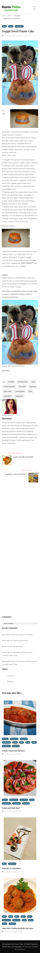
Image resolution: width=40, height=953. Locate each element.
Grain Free (24, 800)
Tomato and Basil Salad (11, 808)
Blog (4, 26)
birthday (11, 382)
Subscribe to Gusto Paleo (11, 868)
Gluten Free (6, 742)
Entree (5, 800)
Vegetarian (19, 396)
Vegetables (19, 26)
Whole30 (16, 746)
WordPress (21, 949)
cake (33, 382)
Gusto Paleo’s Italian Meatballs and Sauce (17, 928)
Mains (15, 742)
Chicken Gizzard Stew (20, 640)
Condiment (14, 739)
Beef (4, 916)
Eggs (23, 916)
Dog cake (22, 386)
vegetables (7, 396)
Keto (24, 920)
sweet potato (20, 391)
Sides (10, 26)
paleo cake (7, 391)
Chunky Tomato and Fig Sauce (13, 751)
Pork (21, 742)
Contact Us (10, 676)
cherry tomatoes (9, 386)
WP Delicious (26, 947)
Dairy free (24, 739)
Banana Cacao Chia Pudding (22, 635)
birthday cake (22, 382)
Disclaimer (10, 681)
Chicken (5, 739)
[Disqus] (20, 515)
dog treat (33, 386)
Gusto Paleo (6, 635)
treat (30, 391)
